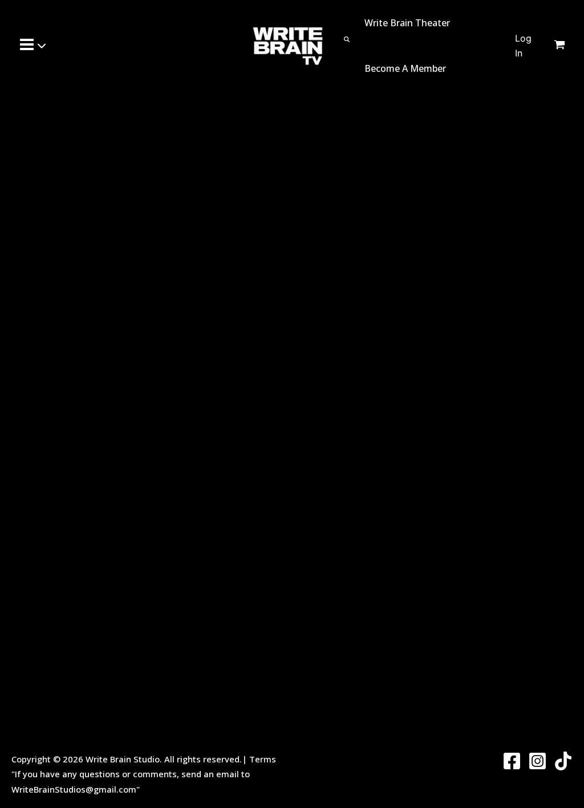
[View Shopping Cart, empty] (566, 45)
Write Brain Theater (407, 23)
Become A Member (405, 68)
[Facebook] (511, 761)
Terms (262, 759)
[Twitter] (563, 761)
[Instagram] (537, 761)
